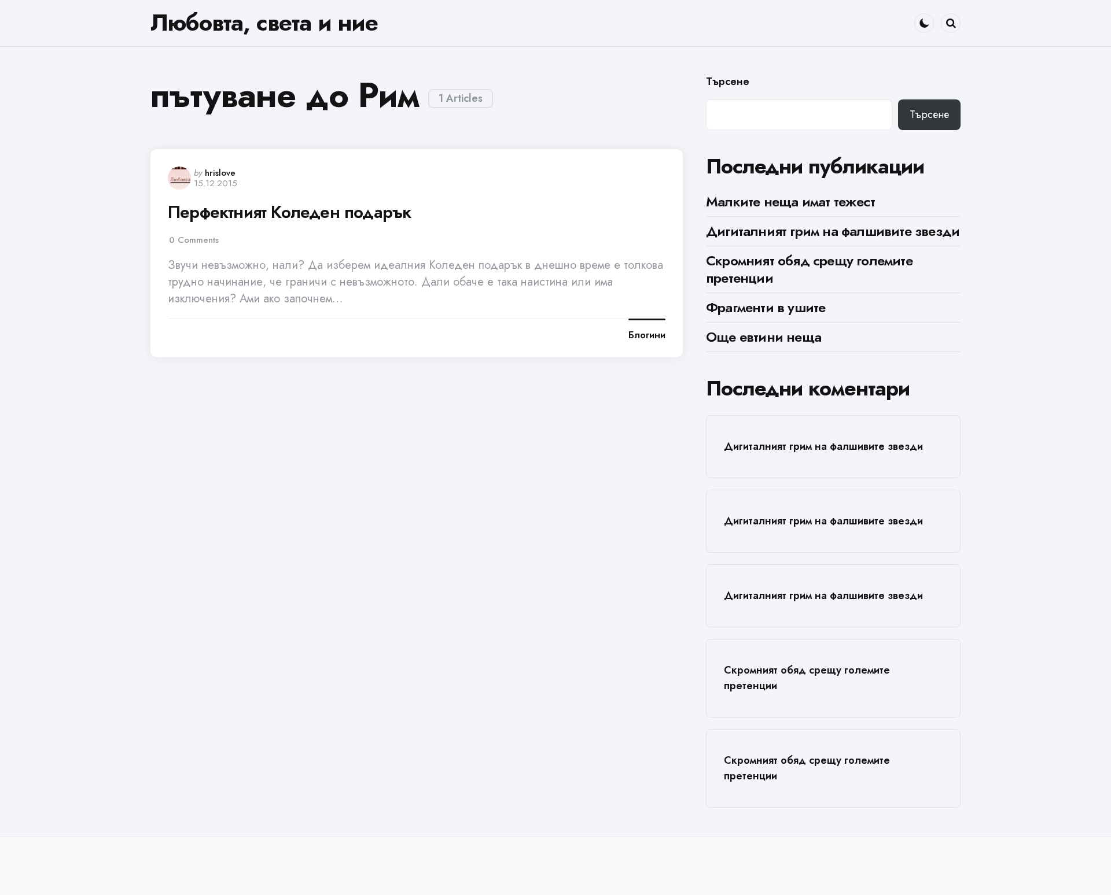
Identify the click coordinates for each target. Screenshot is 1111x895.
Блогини (646, 335)
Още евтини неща (763, 337)
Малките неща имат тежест (790, 201)
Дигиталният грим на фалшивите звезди (832, 231)
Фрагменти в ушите (765, 307)
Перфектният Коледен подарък (289, 212)
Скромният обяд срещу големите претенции (809, 269)
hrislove (220, 173)
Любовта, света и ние (264, 22)
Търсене (727, 82)
